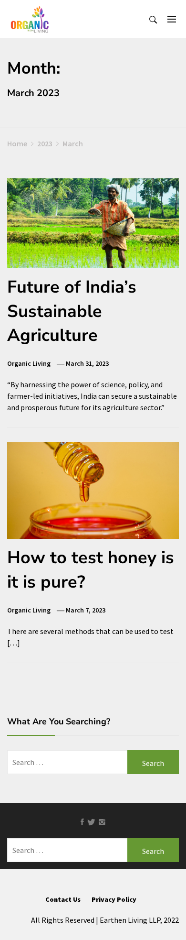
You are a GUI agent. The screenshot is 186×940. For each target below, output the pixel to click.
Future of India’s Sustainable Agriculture (71, 311)
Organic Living (29, 363)
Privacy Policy (114, 899)
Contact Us (63, 899)
